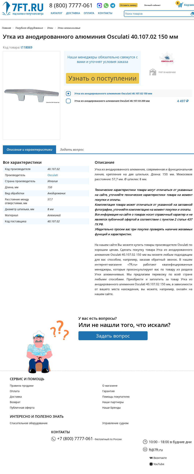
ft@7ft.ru (156, 449)
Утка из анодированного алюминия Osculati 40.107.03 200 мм (112, 101)
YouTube (158, 464)
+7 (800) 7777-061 (75, 438)
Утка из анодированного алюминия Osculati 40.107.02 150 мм (113, 93)
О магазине (109, 385)
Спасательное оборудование (29, 423)
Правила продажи (22, 385)
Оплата (89, 13)
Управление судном (115, 423)
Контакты (105, 13)
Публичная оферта (22, 407)
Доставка (73, 13)
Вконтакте (160, 457)
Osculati (53, 175)
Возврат (15, 402)
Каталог (57, 13)
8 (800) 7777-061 (71, 5)
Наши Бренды (111, 407)
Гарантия (108, 391)
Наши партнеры (113, 402)
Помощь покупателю (116, 396)
